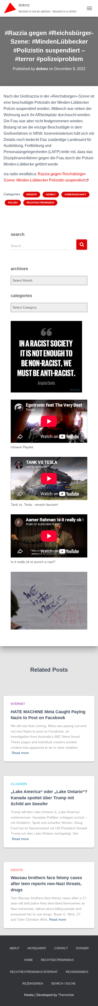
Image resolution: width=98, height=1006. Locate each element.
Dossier (82, 948)
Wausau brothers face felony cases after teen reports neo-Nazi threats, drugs (46, 883)
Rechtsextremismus (40, 202)
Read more (20, 753)
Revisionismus (77, 972)
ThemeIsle (66, 995)
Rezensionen (32, 983)
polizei (13, 202)
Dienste (31, 194)
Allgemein (19, 784)
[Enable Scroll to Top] (89, 996)
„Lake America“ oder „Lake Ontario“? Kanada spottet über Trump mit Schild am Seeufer (49, 797)
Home (28, 960)
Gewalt (51, 194)
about (14, 948)
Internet (18, 704)
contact (61, 948)
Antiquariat (36, 948)
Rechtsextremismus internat (34, 972)
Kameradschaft (75, 194)
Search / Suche (63, 983)
